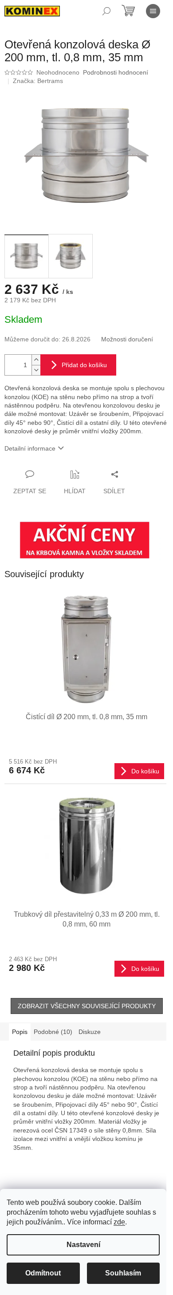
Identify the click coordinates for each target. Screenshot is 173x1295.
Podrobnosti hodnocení (115, 72)
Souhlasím (123, 1273)
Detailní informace (29, 448)
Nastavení (83, 1244)
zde (119, 1222)
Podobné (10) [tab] (53, 1031)
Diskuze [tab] (90, 1031)
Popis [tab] (20, 1031)
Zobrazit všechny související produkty (87, 1006)
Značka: (38, 80)
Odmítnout (43, 1273)
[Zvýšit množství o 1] (35, 360)
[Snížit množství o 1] (35, 370)
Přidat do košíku (84, 364)
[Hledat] (106, 11)
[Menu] (153, 11)
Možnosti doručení (127, 339)
